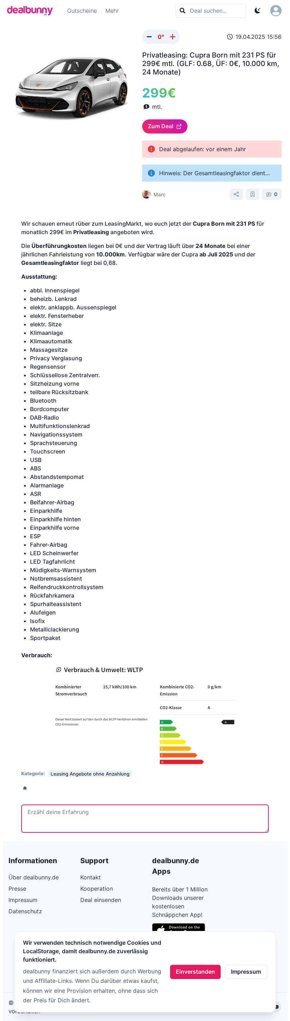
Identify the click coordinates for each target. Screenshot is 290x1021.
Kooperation (96, 888)
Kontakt (90, 877)
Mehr (112, 10)
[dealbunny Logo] (32, 11)
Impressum (246, 971)
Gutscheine (82, 10)
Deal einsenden (100, 899)
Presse (17, 888)
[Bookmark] (252, 194)
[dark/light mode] (257, 11)
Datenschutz (25, 911)
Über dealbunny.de (33, 877)
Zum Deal (160, 126)
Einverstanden (195, 971)
